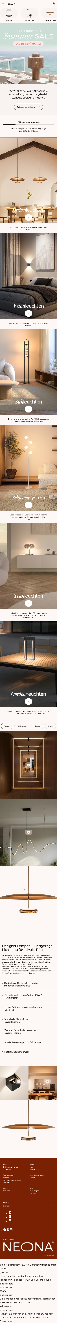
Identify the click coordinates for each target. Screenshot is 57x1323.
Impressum (7, 1169)
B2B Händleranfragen (37, 1175)
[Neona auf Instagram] (10, 1221)
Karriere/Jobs (34, 1169)
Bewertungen (34, 1191)
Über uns (33, 1164)
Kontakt (32, 1177)
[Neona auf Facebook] (10, 1213)
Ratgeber (33, 1193)
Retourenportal (8, 1175)
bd (53, 1255)
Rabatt (5, 1188)
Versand (6, 1177)
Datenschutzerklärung (10, 1167)
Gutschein (6, 1191)
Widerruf (6, 1183)
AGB (4, 1164)
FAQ (31, 1188)
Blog (31, 1167)
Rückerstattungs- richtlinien (12, 1180)
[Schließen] (1, 1260)
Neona (11, 1239)
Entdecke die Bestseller (26, 107)
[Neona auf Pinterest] (10, 1217)
